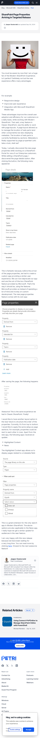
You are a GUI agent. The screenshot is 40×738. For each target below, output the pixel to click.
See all (28, 610)
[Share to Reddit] (19, 584)
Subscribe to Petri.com (21, 2)
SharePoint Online (23, 8)
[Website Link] (5, 28)
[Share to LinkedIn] (17, 666)
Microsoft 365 (10, 8)
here (10, 546)
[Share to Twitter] (8, 584)
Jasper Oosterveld (19, 24)
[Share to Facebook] (3, 584)
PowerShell (18, 617)
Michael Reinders (19, 629)
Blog (3, 8)
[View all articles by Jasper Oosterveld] (6, 560)
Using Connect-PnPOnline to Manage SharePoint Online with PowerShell (25, 622)
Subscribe (20, 646)
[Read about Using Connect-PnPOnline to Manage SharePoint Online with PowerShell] (7, 621)
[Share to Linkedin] (14, 584)
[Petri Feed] (12, 666)
